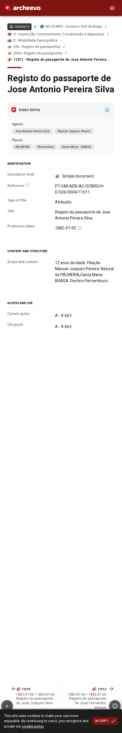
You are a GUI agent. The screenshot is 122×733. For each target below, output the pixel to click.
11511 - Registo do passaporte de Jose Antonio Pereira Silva (59, 60)
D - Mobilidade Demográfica (35, 40)
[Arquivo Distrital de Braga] (23, 9)
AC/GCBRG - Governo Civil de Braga (73, 26)
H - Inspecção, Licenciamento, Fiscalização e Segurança (58, 34)
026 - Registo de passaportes (36, 47)
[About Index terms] (107, 110)
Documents (19, 26)
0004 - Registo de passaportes (37, 53)
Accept (101, 721)
